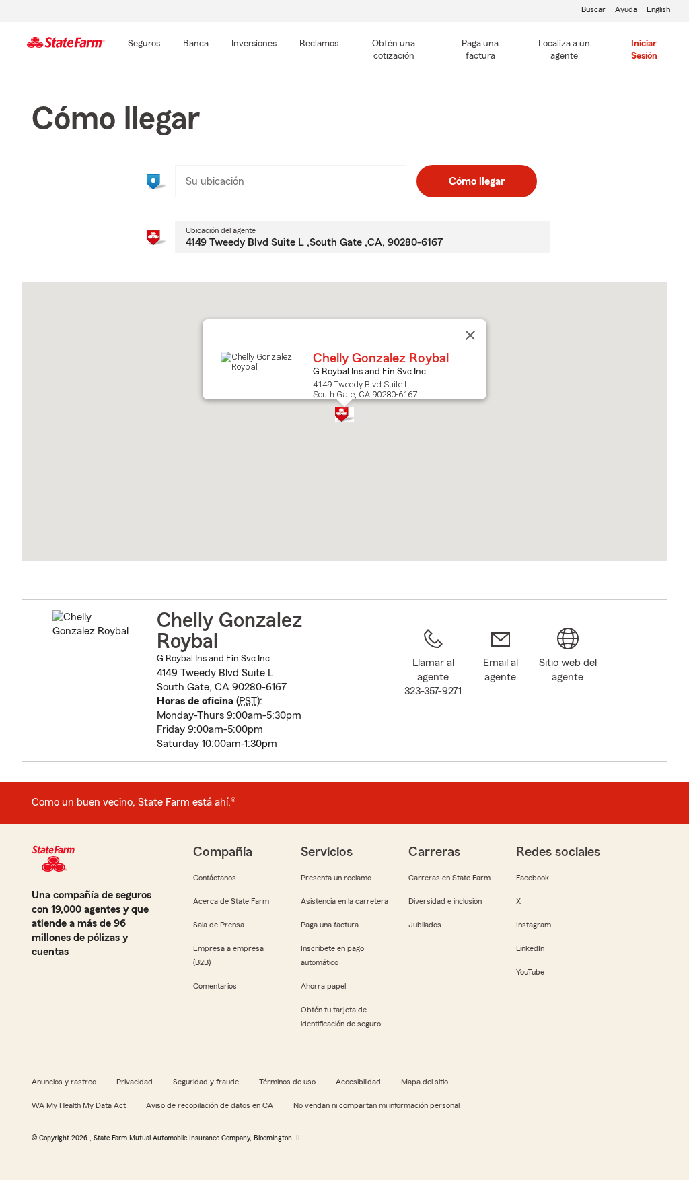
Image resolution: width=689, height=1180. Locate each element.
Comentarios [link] (215, 986)
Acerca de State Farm (231, 901)
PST (248, 701)
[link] (500, 688)
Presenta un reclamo (336, 878)
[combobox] (290, 181)
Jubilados (424, 925)
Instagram (533, 925)
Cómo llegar (477, 181)
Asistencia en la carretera (344, 901)
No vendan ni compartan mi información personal (376, 1105)
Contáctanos (214, 878)
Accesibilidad (358, 1082)
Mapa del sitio (424, 1082)
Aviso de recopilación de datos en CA (209, 1105)
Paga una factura (330, 925)
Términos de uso (287, 1082)
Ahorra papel (323, 986)
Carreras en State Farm (449, 878)
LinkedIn (530, 948)
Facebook (532, 878)
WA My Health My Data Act (79, 1105)
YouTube (530, 972)
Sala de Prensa (218, 925)
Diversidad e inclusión (445, 901)
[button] (344, 414)
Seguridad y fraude (206, 1082)
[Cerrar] (470, 335)
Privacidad (134, 1082)
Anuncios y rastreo (64, 1082)
